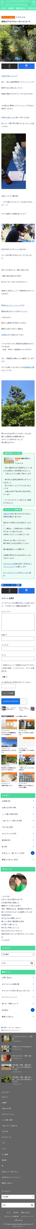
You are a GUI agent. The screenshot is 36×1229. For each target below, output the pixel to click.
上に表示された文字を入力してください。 (17, 682)
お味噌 (6, 801)
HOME (4, 1027)
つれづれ (7, 827)
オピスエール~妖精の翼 (12, 564)
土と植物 (5, 1154)
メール (4, 645)
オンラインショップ (13, 305)
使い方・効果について (10, 1003)
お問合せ (4, 335)
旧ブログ (4, 918)
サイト (3, 655)
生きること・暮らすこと (13, 853)
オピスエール (9, 833)
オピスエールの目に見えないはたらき (16, 990)
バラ (3, 1143)
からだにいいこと (8, 1114)
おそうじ (5, 1097)
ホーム (4, 8)
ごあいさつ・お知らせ (8, 17)
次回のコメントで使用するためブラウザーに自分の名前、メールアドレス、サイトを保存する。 (17, 668)
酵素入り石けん (21, 8)
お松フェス (10, 117)
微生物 (6, 840)
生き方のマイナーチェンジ (11, 1177)
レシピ (4, 1148)
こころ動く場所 (10, 814)
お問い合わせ (7, 977)
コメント (5, 611)
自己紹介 (11, 8)
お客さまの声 (8, 514)
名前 (4, 635)
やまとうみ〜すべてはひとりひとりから (19, 1224)
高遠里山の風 (29, 367)
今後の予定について (8, 76)
